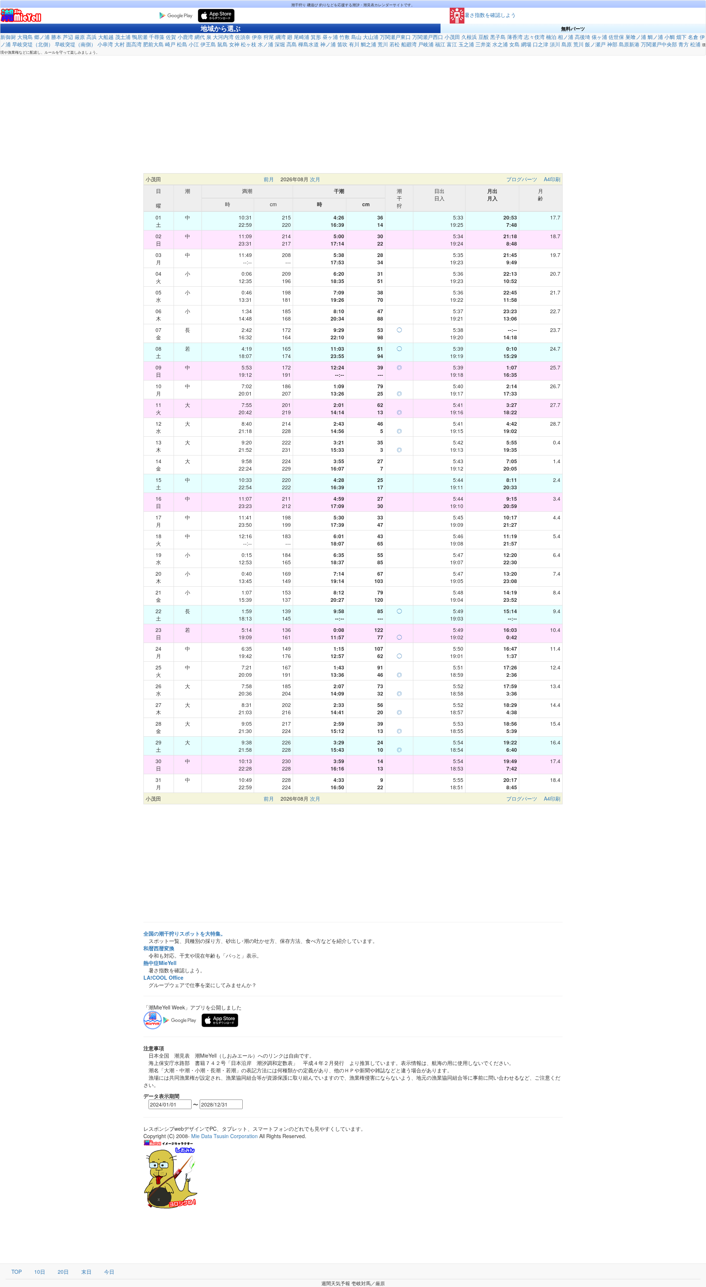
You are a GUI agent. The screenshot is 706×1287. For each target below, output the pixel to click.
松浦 (695, 44)
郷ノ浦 (42, 36)
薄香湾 (515, 36)
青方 (683, 44)
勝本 (56, 36)
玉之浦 (466, 44)
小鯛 (669, 36)
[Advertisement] (353, 114)
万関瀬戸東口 (395, 36)
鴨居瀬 (139, 36)
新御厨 (8, 36)
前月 (269, 179)
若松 (394, 44)
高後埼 (582, 36)
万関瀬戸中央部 (659, 44)
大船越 (106, 36)
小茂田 (452, 36)
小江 (194, 44)
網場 (526, 44)
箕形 (316, 36)
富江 (452, 44)
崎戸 (170, 44)
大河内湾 (223, 36)
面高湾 (134, 44)
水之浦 (500, 44)
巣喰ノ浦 (635, 36)
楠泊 (551, 36)
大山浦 (370, 36)
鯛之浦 (368, 44)
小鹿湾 (185, 36)
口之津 (540, 44)
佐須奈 (242, 36)
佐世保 (616, 36)
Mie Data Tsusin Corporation (224, 1136)
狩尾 (269, 36)
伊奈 (257, 36)
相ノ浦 (565, 36)
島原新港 (629, 44)
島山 (356, 36)
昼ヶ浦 (330, 36)
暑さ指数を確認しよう (490, 14)
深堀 (280, 44)
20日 (63, 1271)
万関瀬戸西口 (427, 36)
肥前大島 (153, 44)
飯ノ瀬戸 (595, 44)
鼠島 (222, 44)
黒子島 (498, 36)
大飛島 (25, 36)
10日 (39, 1271)
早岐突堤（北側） (32, 44)
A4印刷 (552, 179)
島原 (566, 44)
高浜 (91, 36)
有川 (354, 44)
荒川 (383, 44)
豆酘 (483, 36)
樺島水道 (308, 44)
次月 (315, 179)
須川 (555, 44)
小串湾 (105, 44)
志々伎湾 (534, 36)
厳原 (80, 36)
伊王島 (208, 44)
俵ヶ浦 (599, 36)
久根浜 (469, 36)
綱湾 (280, 36)
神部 (612, 44)
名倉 (693, 36)
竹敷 (344, 36)
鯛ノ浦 (655, 36)
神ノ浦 (328, 44)
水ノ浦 (265, 44)
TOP (16, 1271)
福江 (440, 44)
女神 (234, 44)
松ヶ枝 (248, 44)
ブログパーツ (521, 179)
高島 (291, 44)
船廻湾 (409, 44)
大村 (119, 44)
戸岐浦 (426, 44)
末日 (86, 1271)
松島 (182, 44)
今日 (109, 1271)
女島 (514, 44)
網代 (200, 36)
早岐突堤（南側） (75, 44)
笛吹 (342, 44)
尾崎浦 (301, 36)
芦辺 (68, 36)
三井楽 (483, 44)
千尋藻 (156, 36)
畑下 (681, 36)
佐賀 (171, 36)
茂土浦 (123, 36)
